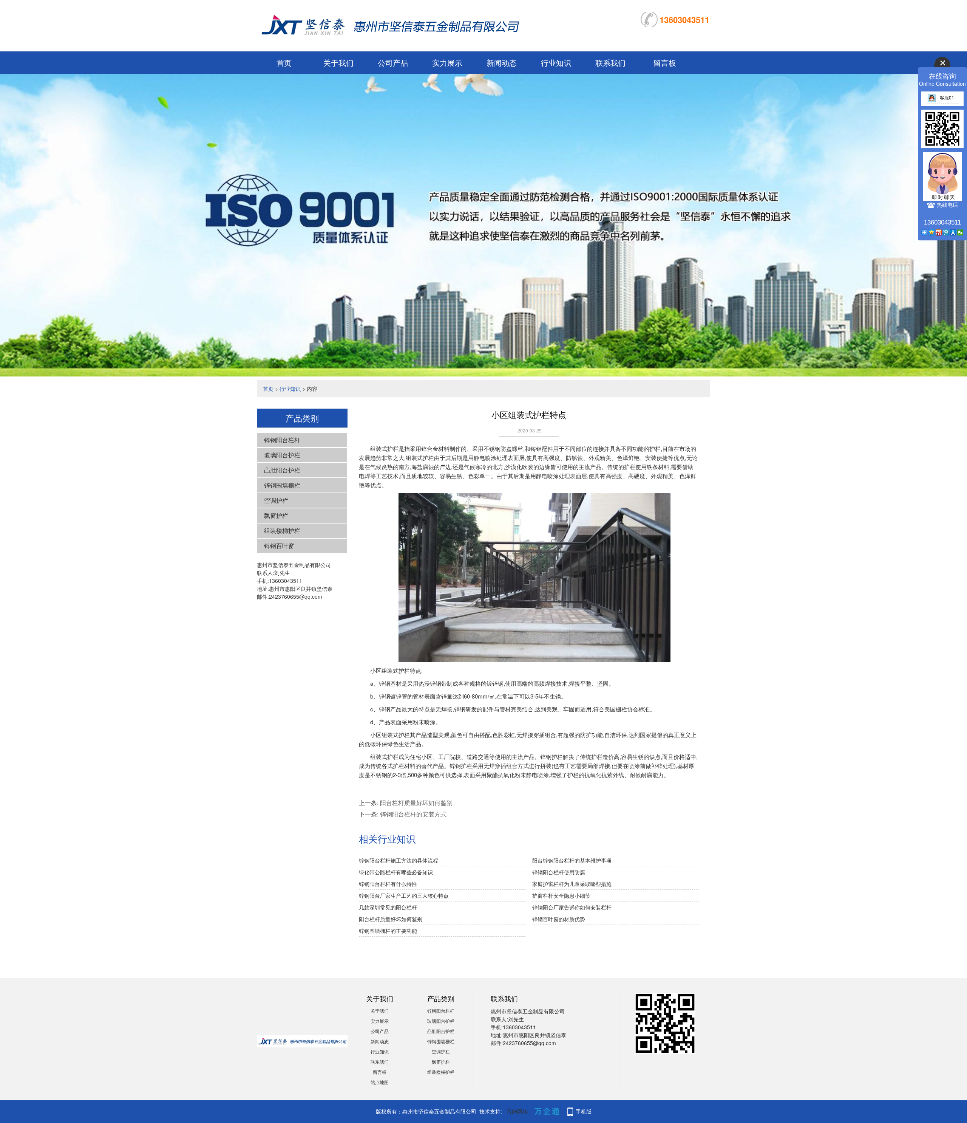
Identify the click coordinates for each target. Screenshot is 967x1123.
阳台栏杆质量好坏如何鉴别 (416, 802)
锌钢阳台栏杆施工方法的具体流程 (398, 860)
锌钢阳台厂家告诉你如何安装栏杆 (572, 907)
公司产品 (393, 62)
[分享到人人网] (953, 232)
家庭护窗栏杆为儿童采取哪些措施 (572, 884)
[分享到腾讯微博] (946, 232)
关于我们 (338, 62)
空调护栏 (276, 500)
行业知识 (556, 62)
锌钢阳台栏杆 (282, 439)
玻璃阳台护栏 (282, 455)
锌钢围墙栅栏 (282, 485)
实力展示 (447, 62)
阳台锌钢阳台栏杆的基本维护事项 (572, 860)
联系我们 (610, 62)
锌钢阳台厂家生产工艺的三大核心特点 (404, 895)
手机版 (584, 1111)
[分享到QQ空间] (931, 232)
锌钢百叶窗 (279, 545)
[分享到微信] (960, 232)
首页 (284, 62)
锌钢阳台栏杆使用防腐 (558, 872)
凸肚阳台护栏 (282, 470)
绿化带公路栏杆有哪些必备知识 (396, 872)
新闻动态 (502, 62)
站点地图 (380, 1082)
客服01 (947, 97)
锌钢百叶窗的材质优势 (558, 919)
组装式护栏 (420, 458)
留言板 (664, 62)
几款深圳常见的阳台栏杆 (388, 907)
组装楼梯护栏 (282, 530)
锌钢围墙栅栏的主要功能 (388, 930)
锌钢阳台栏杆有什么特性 (388, 884)
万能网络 (517, 1111)
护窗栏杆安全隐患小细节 (561, 895)
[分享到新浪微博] (939, 232)
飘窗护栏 (276, 515)
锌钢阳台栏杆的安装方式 (413, 814)
